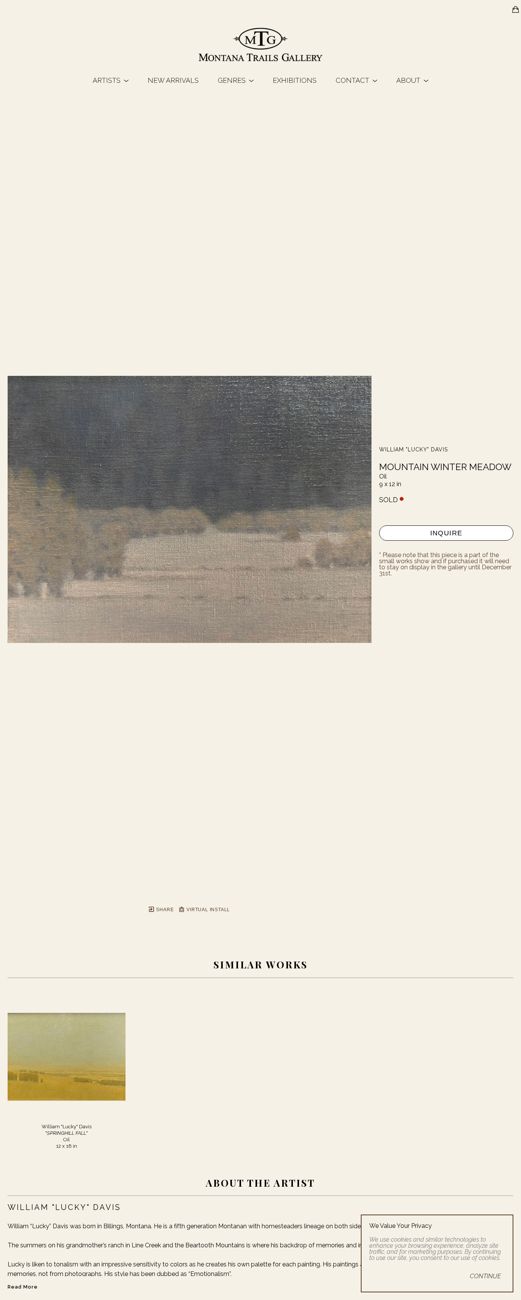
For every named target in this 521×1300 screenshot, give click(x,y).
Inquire (446, 533)
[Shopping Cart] (515, 9)
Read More (23, 1287)
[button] (111, 80)
